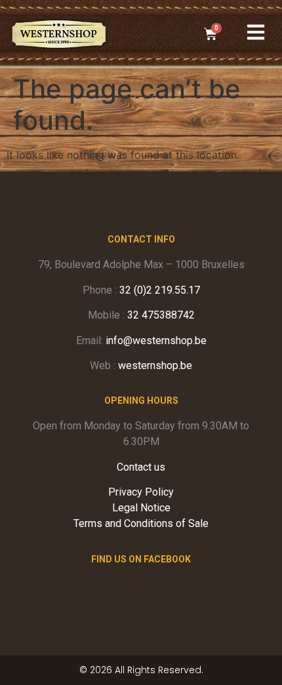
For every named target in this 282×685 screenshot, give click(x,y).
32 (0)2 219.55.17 (159, 290)
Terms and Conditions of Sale (141, 523)
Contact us (141, 467)
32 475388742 (161, 315)
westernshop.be (155, 365)
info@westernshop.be (156, 340)
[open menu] (256, 32)
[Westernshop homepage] (59, 34)
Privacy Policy (141, 492)
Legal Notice (141, 507)
